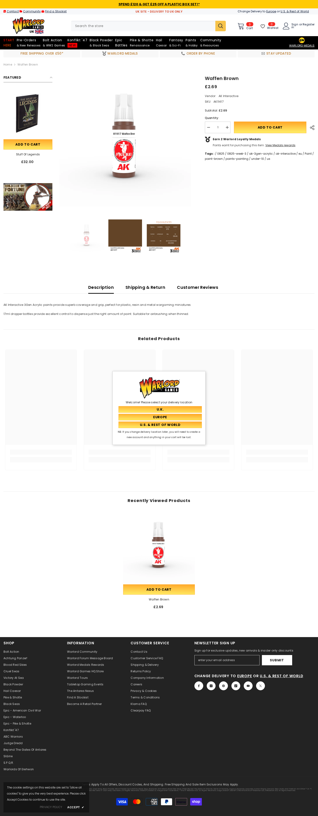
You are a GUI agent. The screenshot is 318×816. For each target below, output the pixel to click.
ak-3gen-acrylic (261, 154)
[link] (27, 197)
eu (300, 154)
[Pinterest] (223, 685)
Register (309, 24)
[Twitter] (260, 685)
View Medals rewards (280, 145)
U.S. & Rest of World (295, 11)
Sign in (294, 26)
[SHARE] (310, 127)
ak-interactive (286, 154)
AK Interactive (228, 96)
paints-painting (237, 159)
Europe (271, 11)
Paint (308, 154)
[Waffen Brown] (159, 547)
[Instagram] (211, 685)
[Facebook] (198, 685)
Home (7, 64)
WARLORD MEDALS (302, 46)
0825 (220, 154)
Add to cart (28, 144)
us (268, 159)
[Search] (148, 26)
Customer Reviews (197, 287)
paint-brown (214, 159)
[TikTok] (235, 685)
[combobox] (143, 26)
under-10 (257, 159)
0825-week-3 (236, 154)
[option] (125, 141)
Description (101, 287)
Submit (277, 660)
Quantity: (212, 118)
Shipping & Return (145, 287)
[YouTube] (248, 685)
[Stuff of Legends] (27, 113)
